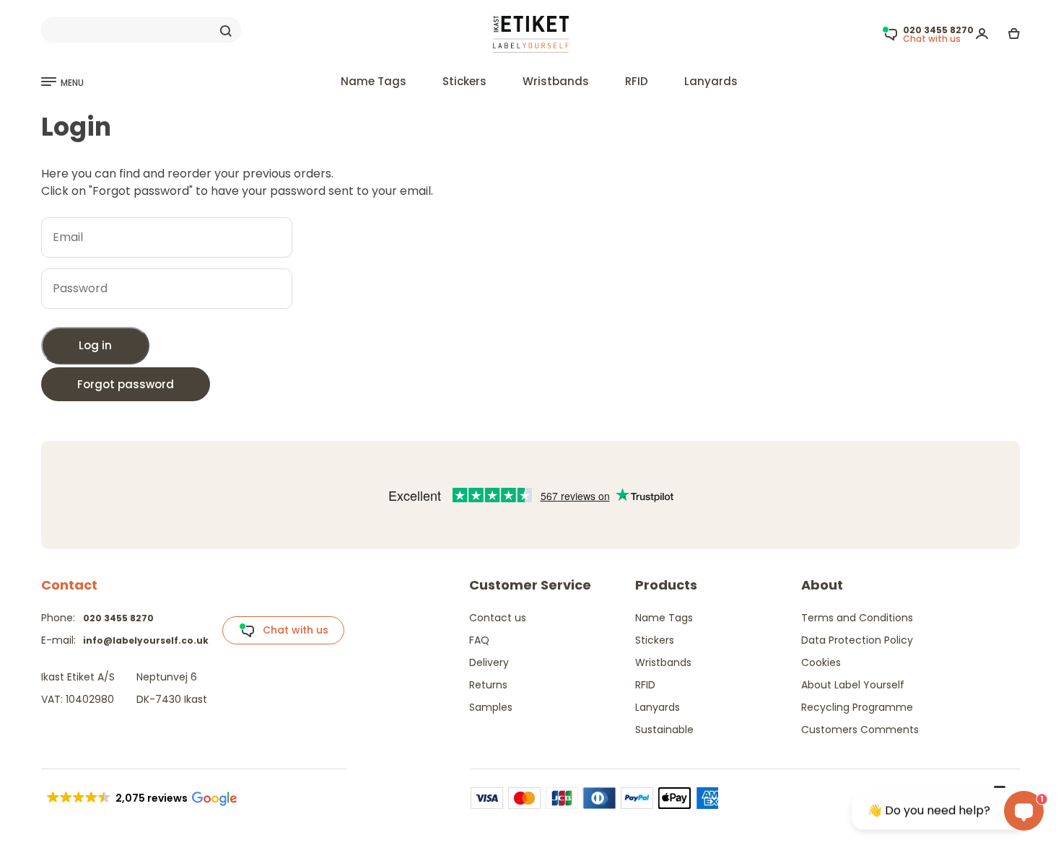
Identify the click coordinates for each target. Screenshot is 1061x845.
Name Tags (373, 81)
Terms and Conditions (857, 617)
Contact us (497, 617)
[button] (140, 798)
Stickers (464, 81)
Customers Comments (860, 729)
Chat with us (291, 630)
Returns (488, 685)
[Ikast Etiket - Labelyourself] (531, 33)
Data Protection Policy (857, 640)
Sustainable (664, 729)
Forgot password (125, 384)
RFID (636, 81)
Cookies (821, 662)
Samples (490, 707)
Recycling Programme (857, 707)
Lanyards (711, 81)
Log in (95, 345)
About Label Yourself (852, 685)
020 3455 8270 (118, 618)
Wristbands (556, 81)
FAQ (479, 640)
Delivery (489, 662)
